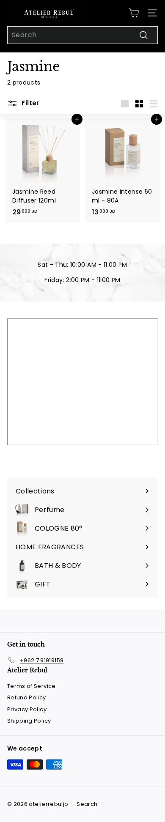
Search (87, 804)
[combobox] (82, 35)
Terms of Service (31, 686)
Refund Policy (26, 697)
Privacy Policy (27, 709)
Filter (29, 103)
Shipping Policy (29, 721)
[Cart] (134, 12)
